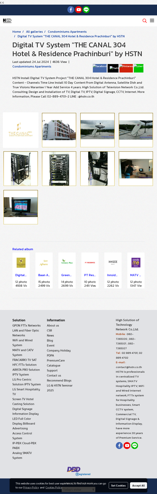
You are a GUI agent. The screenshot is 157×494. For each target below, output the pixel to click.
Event (51, 345)
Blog (50, 340)
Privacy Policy (31, 487)
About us (53, 325)
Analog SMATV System (22, 455)
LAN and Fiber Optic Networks (25, 333)
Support (52, 370)
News (50, 335)
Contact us (54, 375)
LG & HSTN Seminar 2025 (60, 388)
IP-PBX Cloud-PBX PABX (24, 446)
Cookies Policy (54, 487)
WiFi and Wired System (22, 343)
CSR (49, 330)
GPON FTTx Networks (26, 325)
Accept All (138, 485)
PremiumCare (56, 360)
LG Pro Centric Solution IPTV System (26, 382)
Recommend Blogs (59, 380)
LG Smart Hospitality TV (26, 392)
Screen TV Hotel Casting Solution (23, 402)
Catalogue (53, 365)
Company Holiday (59, 350)
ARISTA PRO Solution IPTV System (26, 372)
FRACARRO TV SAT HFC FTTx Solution (24, 362)
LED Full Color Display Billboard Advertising (23, 423)
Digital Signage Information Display (25, 411)
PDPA (50, 355)
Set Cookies (118, 485)
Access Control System (22, 436)
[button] (143, 21)
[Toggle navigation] (152, 21)
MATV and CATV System (23, 352)
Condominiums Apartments (31, 66)
